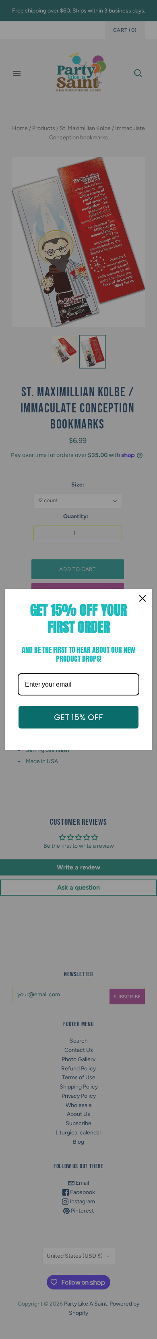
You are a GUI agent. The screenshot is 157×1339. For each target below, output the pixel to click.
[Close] (142, 598)
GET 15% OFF (78, 717)
